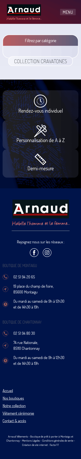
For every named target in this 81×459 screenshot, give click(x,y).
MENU (68, 12)
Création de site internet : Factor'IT (40, 445)
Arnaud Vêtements (18, 436)
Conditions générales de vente (57, 440)
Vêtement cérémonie (18, 413)
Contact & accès (14, 420)
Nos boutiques (13, 398)
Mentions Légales (31, 440)
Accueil (8, 390)
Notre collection (14, 405)
